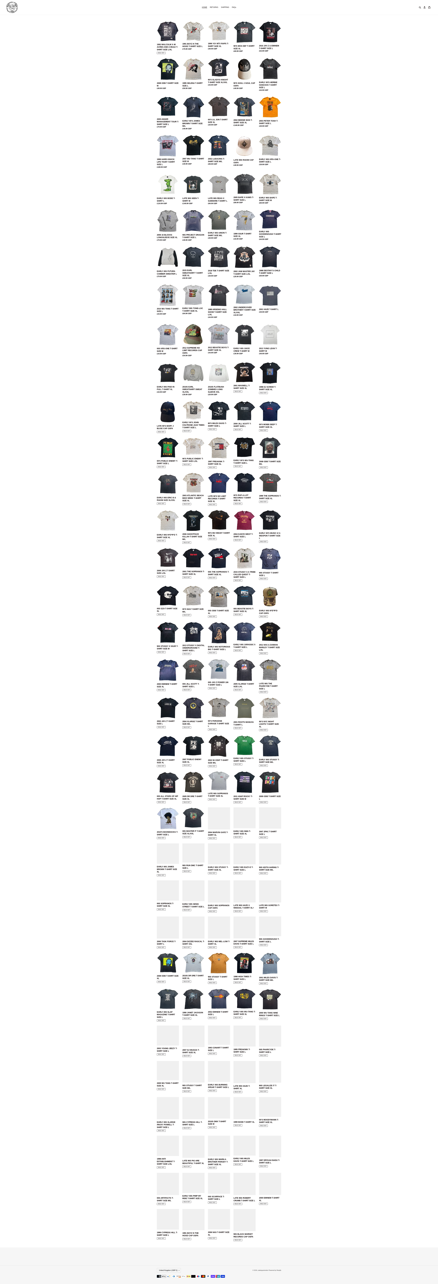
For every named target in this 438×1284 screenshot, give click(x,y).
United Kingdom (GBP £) (168, 1270)
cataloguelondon (263, 1270)
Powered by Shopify (275, 1270)
